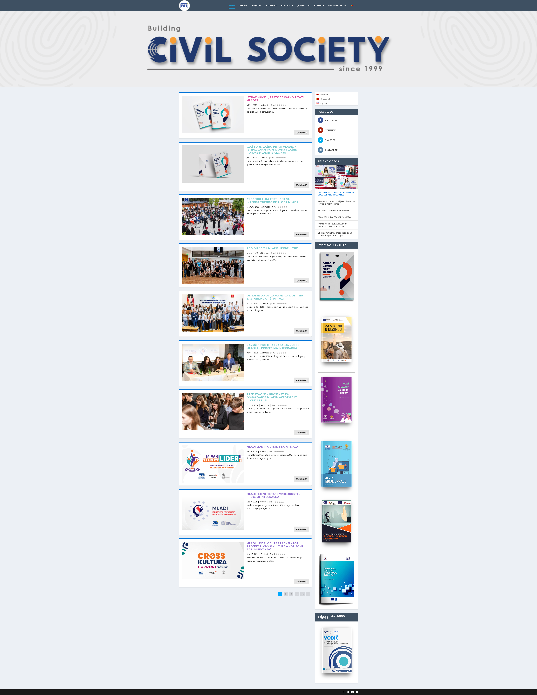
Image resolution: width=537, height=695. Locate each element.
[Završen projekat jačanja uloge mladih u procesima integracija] (213, 362)
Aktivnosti (271, 5)
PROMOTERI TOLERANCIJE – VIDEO (334, 217)
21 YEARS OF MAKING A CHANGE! (333, 210)
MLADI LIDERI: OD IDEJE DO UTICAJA (272, 446)
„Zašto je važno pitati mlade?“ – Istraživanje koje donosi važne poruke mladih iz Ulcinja (272, 149)
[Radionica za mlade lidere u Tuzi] (213, 265)
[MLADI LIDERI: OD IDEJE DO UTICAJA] (213, 464)
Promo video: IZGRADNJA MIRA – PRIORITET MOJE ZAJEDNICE (333, 225)
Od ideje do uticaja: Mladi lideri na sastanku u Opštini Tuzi (275, 297)
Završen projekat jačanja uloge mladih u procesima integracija (273, 347)
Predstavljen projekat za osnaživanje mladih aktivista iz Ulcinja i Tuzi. (272, 397)
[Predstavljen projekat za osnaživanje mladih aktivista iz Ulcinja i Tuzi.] (213, 411)
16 (302, 594)
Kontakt (319, 5)
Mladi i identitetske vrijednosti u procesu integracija (273, 496)
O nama (243, 5)
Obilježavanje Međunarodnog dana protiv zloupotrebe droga (335, 234)
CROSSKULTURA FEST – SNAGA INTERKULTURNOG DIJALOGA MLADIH (273, 201)
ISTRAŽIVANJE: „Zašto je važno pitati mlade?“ (275, 99)
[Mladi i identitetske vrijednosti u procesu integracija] (213, 511)
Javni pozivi (303, 5)
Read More (301, 132)
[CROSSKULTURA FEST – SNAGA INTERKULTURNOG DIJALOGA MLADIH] (213, 216)
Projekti (256, 5)
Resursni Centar (337, 5)
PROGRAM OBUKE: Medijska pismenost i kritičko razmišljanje (336, 202)
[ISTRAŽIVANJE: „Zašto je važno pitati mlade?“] (213, 114)
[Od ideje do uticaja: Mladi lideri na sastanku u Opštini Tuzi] (213, 312)
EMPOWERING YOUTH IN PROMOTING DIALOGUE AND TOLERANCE (336, 193)
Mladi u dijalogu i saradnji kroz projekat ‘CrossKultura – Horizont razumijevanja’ (275, 546)
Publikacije (287, 5)
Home (232, 5)
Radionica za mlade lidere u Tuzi (273, 248)
